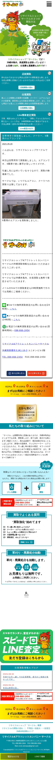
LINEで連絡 (40, 756)
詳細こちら (25, 542)
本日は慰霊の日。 (11, 688)
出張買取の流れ (26, 108)
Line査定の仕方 (26, 128)
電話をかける (13, 756)
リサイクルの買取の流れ (12, 728)
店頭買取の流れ (26, 87)
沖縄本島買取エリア (25, 731)
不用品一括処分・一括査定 (38, 728)
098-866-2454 (22, 330)
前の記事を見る (18, 373)
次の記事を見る (34, 373)
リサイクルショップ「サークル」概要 (25, 725)
